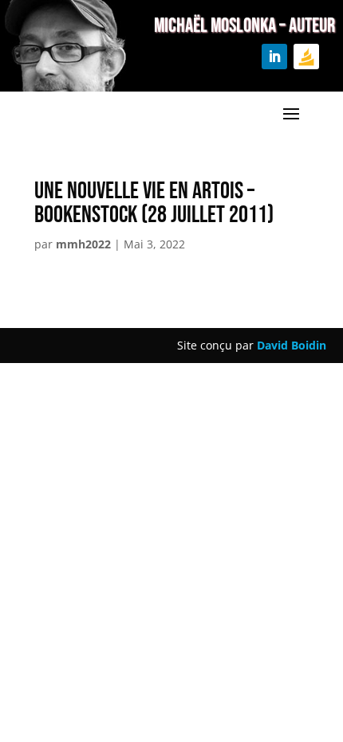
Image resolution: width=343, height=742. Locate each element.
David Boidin (291, 345)
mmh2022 (83, 244)
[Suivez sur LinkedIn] (274, 56)
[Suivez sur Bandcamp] (306, 56)
